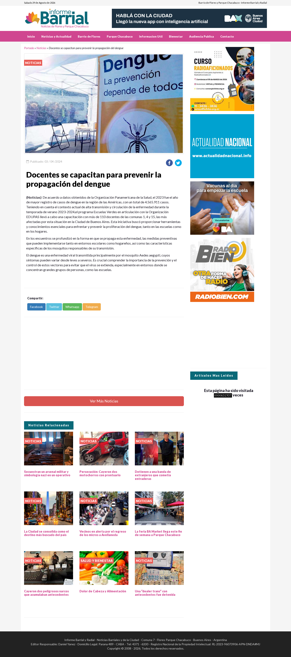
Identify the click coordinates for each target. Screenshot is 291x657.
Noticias (41, 48)
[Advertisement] (104, 353)
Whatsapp (72, 307)
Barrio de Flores (89, 36)
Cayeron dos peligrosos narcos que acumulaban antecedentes (46, 593)
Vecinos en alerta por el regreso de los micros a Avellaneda (102, 533)
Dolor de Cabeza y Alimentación (102, 591)
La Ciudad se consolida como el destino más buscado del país (46, 533)
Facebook (36, 307)
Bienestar (176, 36)
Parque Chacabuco (120, 36)
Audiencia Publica (201, 36)
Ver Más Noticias (104, 401)
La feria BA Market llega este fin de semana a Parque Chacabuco (158, 533)
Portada (29, 48)
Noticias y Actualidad (56, 36)
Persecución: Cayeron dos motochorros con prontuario (100, 473)
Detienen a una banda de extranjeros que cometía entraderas (153, 475)
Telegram (91, 307)
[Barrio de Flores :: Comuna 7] (62, 17)
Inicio (31, 36)
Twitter (54, 307)
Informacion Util (151, 36)
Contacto (227, 36)
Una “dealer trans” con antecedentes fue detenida (155, 593)
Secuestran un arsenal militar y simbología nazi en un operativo (47, 473)
